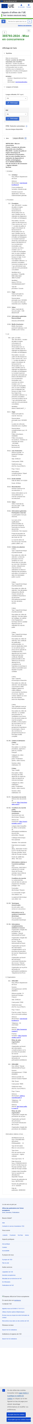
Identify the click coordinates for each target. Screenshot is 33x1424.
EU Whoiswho (6, 1282)
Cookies (4, 1247)
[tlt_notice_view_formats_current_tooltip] (25, 138)
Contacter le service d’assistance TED (13, 1226)
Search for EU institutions (9, 1330)
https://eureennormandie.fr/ (19, 1030)
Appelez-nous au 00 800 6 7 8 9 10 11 (13, 1308)
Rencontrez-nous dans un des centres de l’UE (15, 1321)
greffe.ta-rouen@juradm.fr (18, 1096)
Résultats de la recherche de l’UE (12, 1278)
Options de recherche (25, 25)
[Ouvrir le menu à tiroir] (4, 32)
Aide (3, 1223)
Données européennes (8, 1275)
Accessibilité (5, 1250)
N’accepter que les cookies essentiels (19, 1419)
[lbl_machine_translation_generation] (26, 126)
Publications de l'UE (8, 1285)
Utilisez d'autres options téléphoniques (13, 1312)
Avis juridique (6, 1244)
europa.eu (17, 1300)
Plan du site (5, 1263)
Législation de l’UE (7, 1272)
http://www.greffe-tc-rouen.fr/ (19, 1107)
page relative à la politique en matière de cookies (18, 1395)
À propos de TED (7, 1259)
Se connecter (21, 7)
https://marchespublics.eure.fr (19, 803)
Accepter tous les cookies (16, 1414)
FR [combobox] (8, 98)
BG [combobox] (8, 114)
